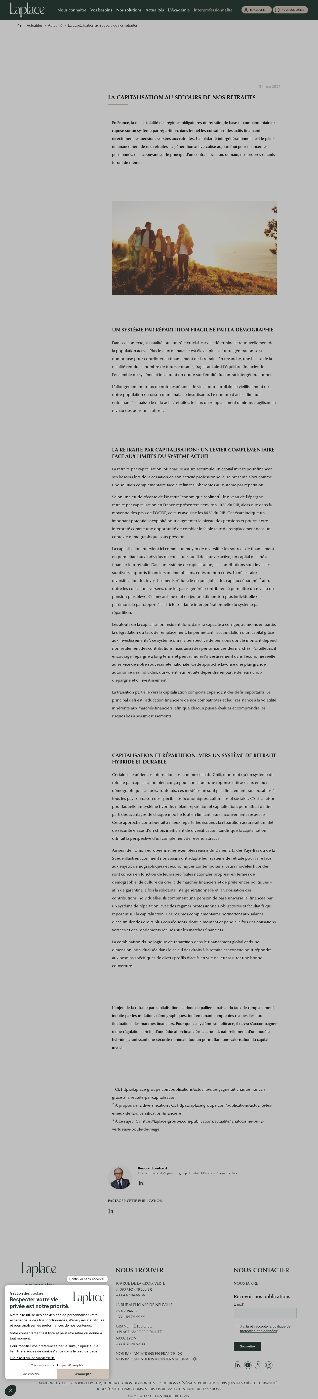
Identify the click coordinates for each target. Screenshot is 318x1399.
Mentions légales (53, 1383)
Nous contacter (292, 9)
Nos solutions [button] (129, 9)
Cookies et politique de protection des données (113, 1383)
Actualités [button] (155, 9)
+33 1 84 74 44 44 (130, 1317)
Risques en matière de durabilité (249, 1383)
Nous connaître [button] (72, 9)
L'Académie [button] (179, 9)
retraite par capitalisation (139, 469)
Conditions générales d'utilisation (188, 1383)
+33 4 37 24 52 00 (130, 1344)
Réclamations (209, 1389)
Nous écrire (246, 1284)
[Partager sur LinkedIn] (135, 1211)
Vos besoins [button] (101, 9)
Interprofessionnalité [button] (213, 9)
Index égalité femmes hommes (122, 1389)
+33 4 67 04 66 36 (130, 1295)
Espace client (259, 9)
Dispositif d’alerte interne (172, 1389)
